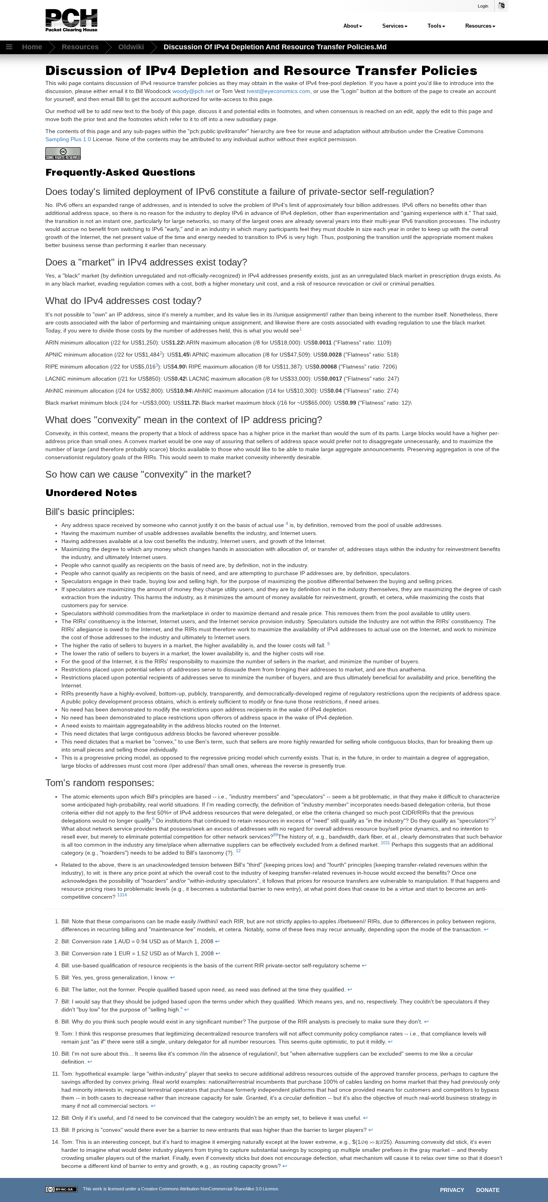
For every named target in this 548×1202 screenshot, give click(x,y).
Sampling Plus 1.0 (68, 139)
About (350, 26)
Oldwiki (131, 47)
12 (238, 850)
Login (483, 6)
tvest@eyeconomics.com (278, 91)
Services (393, 26)
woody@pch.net (193, 91)
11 (388, 842)
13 (119, 894)
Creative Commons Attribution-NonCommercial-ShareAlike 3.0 (201, 1188)
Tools (434, 26)
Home (32, 47)
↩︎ (486, 929)
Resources (478, 26)
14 (124, 894)
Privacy (452, 1190)
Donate (487, 1190)
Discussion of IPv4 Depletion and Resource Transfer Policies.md (275, 47)
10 (383, 842)
